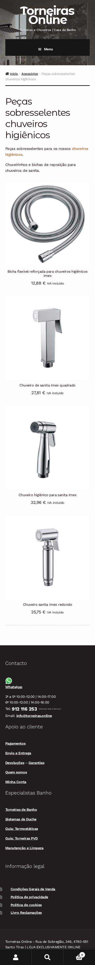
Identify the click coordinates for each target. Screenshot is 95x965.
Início (14, 74)
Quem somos (16, 772)
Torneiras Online (47, 15)
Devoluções (14, 763)
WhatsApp (13, 687)
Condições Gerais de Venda (33, 889)
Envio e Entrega (18, 753)
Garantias (36, 763)
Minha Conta (15, 782)
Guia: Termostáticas (21, 829)
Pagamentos (15, 743)
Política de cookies (26, 905)
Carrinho (73, 953)
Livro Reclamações (26, 913)
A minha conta (16, 957)
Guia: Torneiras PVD (21, 838)
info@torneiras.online (34, 716)
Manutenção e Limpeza (24, 848)
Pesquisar (47, 957)
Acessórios (29, 74)
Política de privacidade (29, 897)
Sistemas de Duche (20, 819)
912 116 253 (24, 709)
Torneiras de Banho (21, 809)
